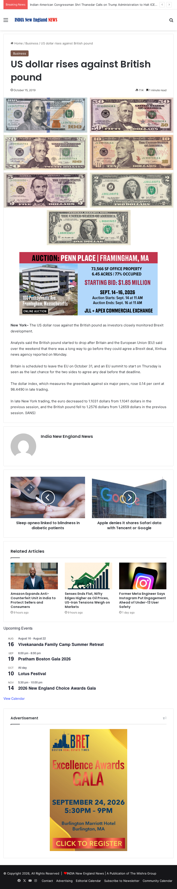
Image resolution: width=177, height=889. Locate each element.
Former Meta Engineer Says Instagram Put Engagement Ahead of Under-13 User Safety (142, 600)
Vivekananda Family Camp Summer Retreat (61, 644)
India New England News (67, 436)
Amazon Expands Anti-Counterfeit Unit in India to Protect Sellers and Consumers (33, 600)
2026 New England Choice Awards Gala (57, 688)
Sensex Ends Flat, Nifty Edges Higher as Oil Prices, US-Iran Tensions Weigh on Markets (87, 600)
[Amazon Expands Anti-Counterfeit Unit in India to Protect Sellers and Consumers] (34, 576)
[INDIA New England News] (36, 20)
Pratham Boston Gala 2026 (44, 659)
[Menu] (5, 21)
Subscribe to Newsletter (121, 881)
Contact (47, 881)
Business (31, 43)
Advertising (64, 881)
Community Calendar (157, 881)
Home (18, 43)
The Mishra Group (143, 873)
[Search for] (171, 21)
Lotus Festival (32, 674)
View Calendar (14, 698)
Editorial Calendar (88, 881)
